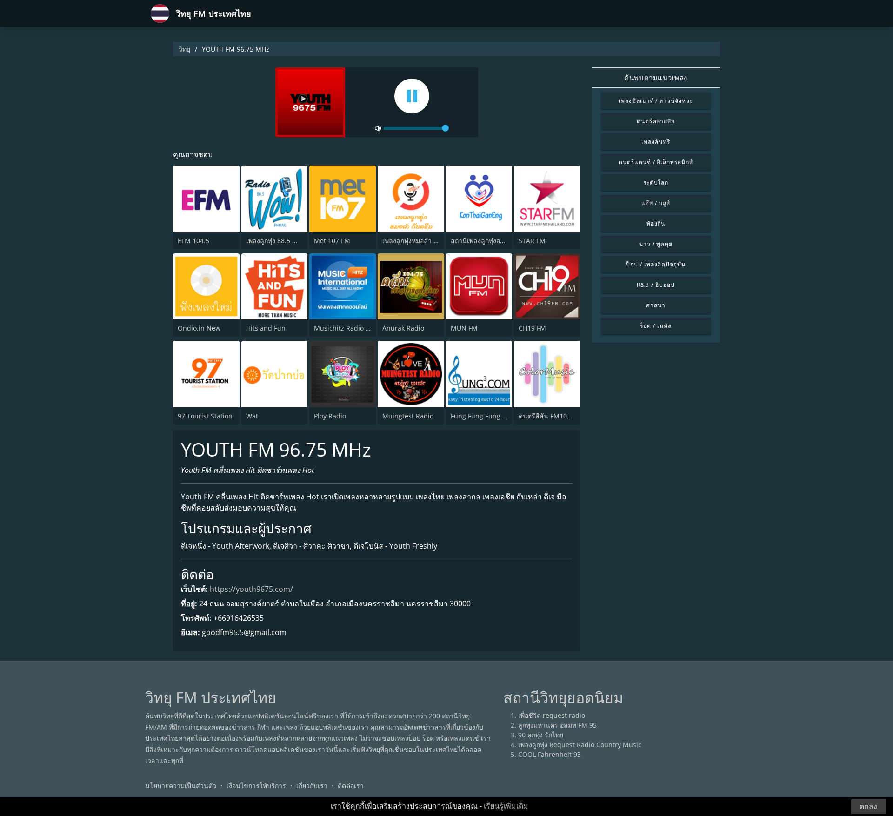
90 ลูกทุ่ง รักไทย (540, 734)
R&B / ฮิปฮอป (656, 285)
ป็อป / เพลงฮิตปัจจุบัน (655, 264)
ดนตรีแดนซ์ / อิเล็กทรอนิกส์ (656, 162)
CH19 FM (532, 328)
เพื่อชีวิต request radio (551, 715)
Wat (252, 415)
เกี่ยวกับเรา (311, 785)
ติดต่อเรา (351, 785)
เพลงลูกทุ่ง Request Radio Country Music (579, 744)
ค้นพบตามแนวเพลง (655, 77)
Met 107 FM (332, 240)
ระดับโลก (656, 182)
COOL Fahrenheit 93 (549, 754)
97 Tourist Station (205, 415)
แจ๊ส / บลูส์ (656, 203)
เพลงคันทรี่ (656, 142)
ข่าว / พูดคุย (656, 244)
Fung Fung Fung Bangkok (489, 415)
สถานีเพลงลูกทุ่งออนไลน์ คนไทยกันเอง (505, 240)
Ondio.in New (199, 328)
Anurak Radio (403, 328)
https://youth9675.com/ (251, 589)
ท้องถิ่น (656, 223)
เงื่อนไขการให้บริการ (256, 785)
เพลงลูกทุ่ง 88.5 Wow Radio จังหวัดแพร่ (303, 240)
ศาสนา (656, 305)
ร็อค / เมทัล (656, 326)
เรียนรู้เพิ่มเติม (506, 806)
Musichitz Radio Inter (347, 328)
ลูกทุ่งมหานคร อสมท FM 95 (557, 725)
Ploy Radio (330, 415)
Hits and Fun (266, 328)
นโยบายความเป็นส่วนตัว (180, 785)
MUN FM (464, 328)
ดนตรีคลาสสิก (656, 121)
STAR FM (532, 240)
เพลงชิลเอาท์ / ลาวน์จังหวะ (656, 101)
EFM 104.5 (193, 240)
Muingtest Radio (407, 415)
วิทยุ (184, 49)
